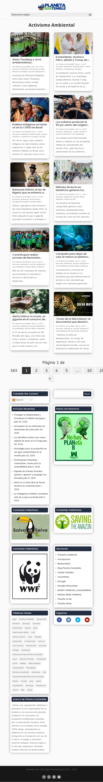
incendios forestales (27, 659)
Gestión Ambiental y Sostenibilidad (70, 134)
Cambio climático (19, 637)
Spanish (19, 400)
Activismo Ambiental (20, 69)
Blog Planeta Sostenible (69, 568)
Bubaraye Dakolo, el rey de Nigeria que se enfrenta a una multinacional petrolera (29, 191)
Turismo (15, 690)
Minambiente (31, 668)
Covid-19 (41, 641)
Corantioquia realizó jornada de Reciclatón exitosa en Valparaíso (26, 256)
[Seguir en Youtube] (59, 777)
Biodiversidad (35, 134)
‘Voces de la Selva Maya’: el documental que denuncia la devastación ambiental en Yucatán (73, 320)
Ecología (34, 137)
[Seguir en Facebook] (44, 777)
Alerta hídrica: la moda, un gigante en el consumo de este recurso (28, 318)
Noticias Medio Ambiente (34, 267)
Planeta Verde (64, 603)
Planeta (15, 681)
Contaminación (29, 641)
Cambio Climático (80, 132)
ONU (44, 672)
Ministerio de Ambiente (21, 672)
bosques (28, 628)
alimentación (41, 619)
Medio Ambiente (34, 663)
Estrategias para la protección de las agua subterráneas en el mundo (30, 452)
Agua (14, 619)
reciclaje (24, 681)
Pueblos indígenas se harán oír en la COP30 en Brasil (29, 126)
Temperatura (41, 685)
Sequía (38, 681)
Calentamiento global (21, 632)
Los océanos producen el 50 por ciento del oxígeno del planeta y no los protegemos (71, 123)
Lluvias (15, 663)
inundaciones (41, 659)
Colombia (38, 637)
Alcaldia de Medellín (26, 619)
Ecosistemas (25, 650)
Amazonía (36, 623)
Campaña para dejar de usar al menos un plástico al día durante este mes (72, 255)
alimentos (16, 623)
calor (33, 632)
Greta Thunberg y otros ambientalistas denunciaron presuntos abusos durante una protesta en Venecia (26, 61)
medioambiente (18, 668)
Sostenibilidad (18, 685)
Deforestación (31, 646)
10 (89, 370)
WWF (22, 690)
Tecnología (29, 685)
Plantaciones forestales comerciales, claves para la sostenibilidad (27, 463)
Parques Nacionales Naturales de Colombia (28, 677)
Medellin (23, 663)
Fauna (15, 659)
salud (31, 681)
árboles (29, 690)
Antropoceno (35, 69)
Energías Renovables (20, 202)
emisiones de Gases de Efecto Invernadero (28, 654)
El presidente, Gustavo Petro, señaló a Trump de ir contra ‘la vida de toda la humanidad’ (72, 58)
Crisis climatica (18, 646)
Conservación (17, 641)
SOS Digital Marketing (50, 769)
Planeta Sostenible (23, 67)
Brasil (35, 628)
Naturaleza (36, 672)
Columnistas (25, 137)
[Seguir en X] (49, 777)
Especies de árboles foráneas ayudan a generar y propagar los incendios (30, 474)
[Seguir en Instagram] (54, 777)
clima (30, 637)
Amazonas (26, 623)
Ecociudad (42, 646)
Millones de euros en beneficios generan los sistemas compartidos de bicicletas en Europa (72, 189)
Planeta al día (70, 199)
